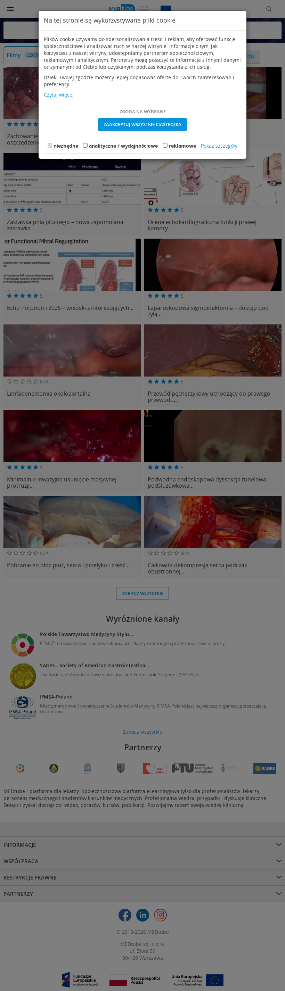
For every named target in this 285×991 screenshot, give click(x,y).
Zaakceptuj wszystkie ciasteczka (142, 124)
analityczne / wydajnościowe (123, 145)
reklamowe (182, 145)
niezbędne (66, 145)
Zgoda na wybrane (143, 111)
